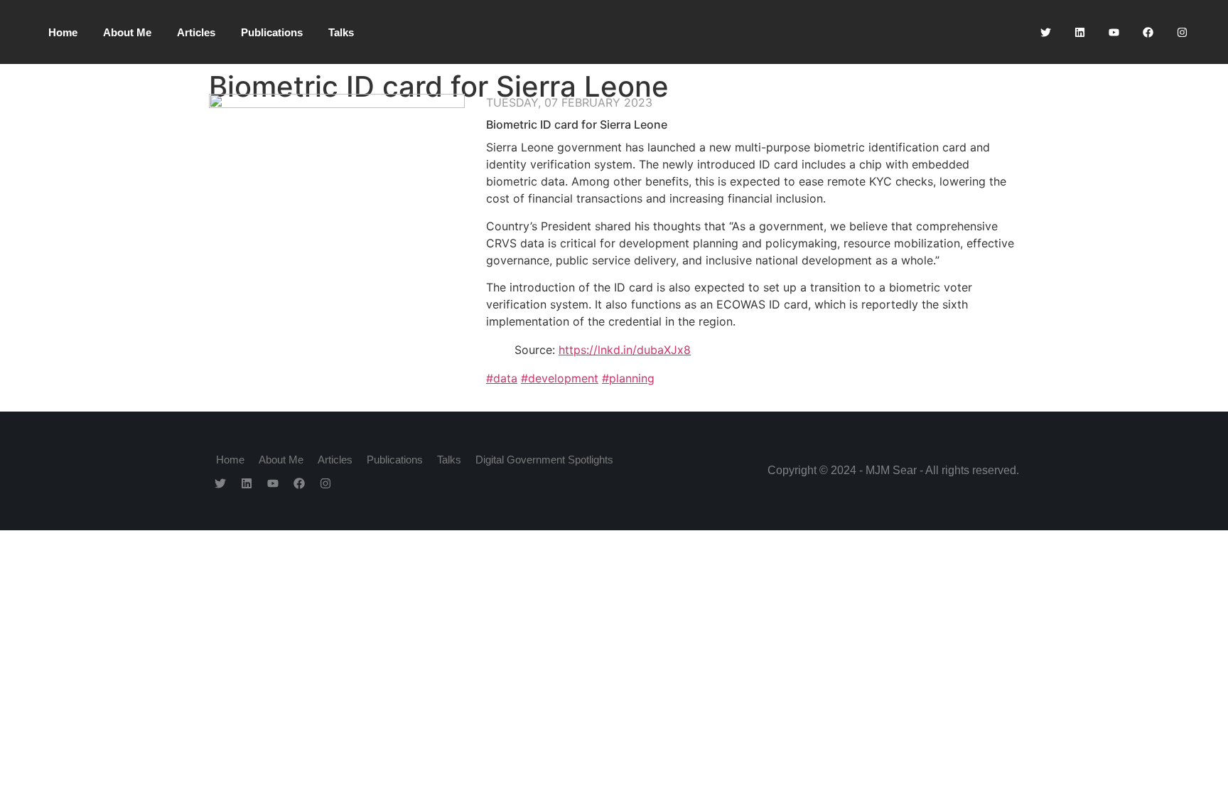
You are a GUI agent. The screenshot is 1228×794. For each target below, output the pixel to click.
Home (62, 32)
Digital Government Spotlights (544, 460)
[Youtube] (1113, 32)
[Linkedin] (1079, 32)
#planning (628, 378)
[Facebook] (1147, 32)
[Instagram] (1181, 32)
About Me (127, 32)
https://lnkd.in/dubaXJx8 (625, 350)
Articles (196, 32)
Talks (341, 32)
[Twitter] (1045, 32)
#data (501, 378)
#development (559, 378)
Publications (272, 32)
